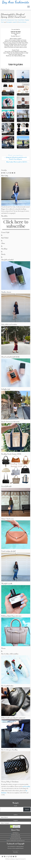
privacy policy (26, 786)
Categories (15, 820)
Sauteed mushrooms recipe (15, 836)
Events (16, 20)
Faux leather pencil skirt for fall (15, 838)
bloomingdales (9, 22)
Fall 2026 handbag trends (15, 834)
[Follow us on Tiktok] (9, 173)
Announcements (11, 20)
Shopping (27, 20)
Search (15, 805)
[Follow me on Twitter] (2, 173)
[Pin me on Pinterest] (11, 173)
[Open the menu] (28, 7)
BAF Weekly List (15, 832)
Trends (2, 22)
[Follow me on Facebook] (4, 173)
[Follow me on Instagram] (7, 173)
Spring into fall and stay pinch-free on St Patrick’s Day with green (15, 158)
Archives (15, 814)
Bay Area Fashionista (15, 2)
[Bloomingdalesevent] (15, 47)
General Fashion (21, 20)
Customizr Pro (23, 859)
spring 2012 (15, 22)
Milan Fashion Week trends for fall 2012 (17, 162)
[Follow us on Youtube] (13, 173)
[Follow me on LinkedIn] (15, 173)
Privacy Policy (15, 852)
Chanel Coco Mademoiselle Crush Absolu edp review (16, 840)
